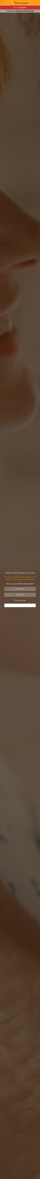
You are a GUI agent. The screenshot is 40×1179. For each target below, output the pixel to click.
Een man (20, 595)
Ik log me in (22, 7)
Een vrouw (20, 589)
